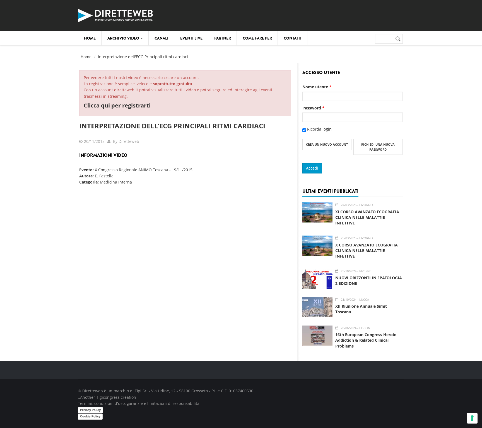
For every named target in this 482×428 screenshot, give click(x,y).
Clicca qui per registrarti (117, 105)
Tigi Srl (141, 390)
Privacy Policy (90, 410)
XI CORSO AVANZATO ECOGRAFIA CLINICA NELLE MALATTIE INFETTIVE (367, 217)
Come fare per (257, 38)
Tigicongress (108, 397)
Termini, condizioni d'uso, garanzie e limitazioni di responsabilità (138, 403)
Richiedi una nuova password (378, 146)
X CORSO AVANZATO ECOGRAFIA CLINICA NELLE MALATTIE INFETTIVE (366, 250)
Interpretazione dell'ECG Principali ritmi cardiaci (172, 125)
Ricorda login (319, 129)
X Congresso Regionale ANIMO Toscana (131, 169)
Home (90, 38)
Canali (161, 38)
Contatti (293, 38)
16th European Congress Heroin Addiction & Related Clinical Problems (365, 340)
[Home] (115, 14)
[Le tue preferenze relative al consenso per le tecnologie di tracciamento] (472, 418)
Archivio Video (123, 38)
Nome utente (316, 86)
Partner (222, 38)
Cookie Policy (90, 416)
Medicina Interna (116, 182)
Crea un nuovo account (327, 144)
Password (313, 108)
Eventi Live (191, 38)
